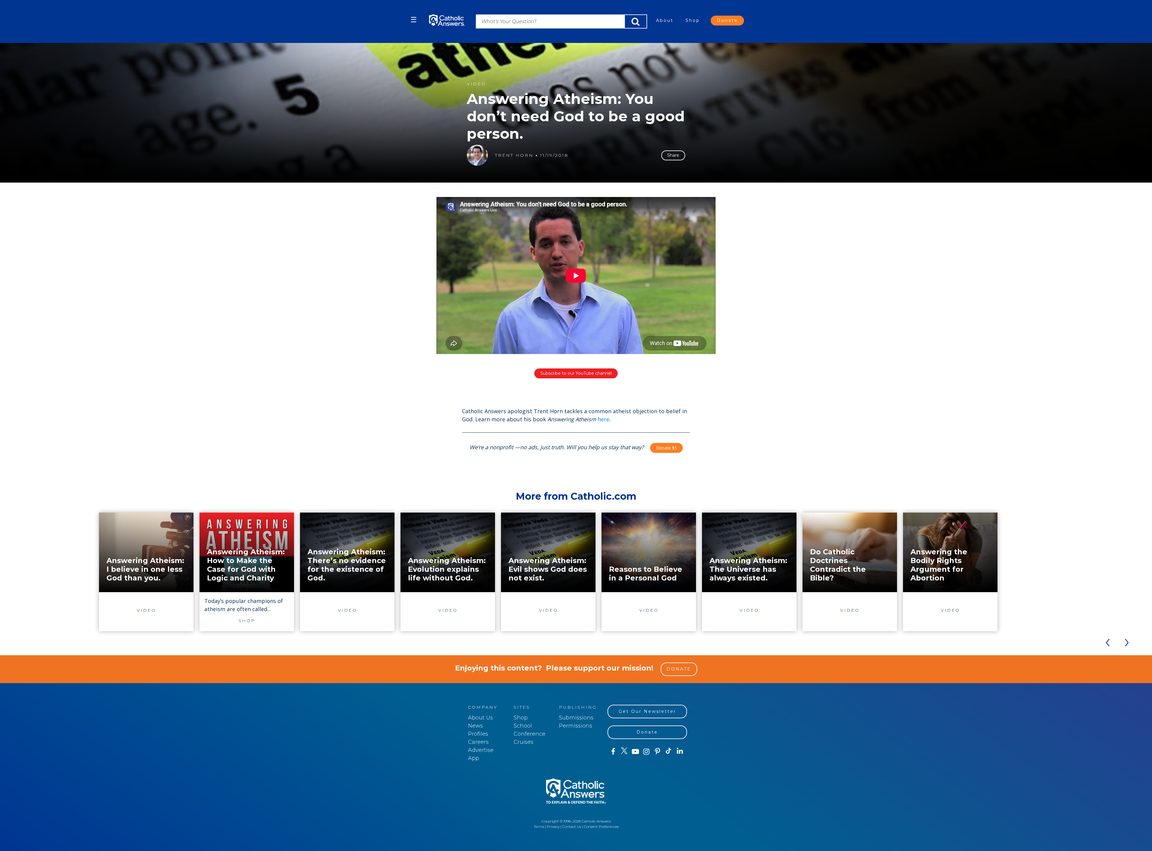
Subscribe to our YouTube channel (576, 373)
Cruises (523, 742)
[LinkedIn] (680, 751)
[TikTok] (668, 751)
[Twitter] (624, 751)
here (603, 419)
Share (673, 155)
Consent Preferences (601, 826)
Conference (529, 734)
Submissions (576, 717)
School (523, 725)
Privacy (553, 826)
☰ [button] (413, 19)
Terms (539, 826)
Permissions (575, 725)
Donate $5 (666, 448)
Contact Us (571, 826)
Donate (727, 20)
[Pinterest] (657, 751)
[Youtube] (635, 751)
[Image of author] (477, 155)
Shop (693, 20)
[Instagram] (646, 751)
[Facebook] (613, 751)
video (476, 83)
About (665, 20)
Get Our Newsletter (647, 711)
